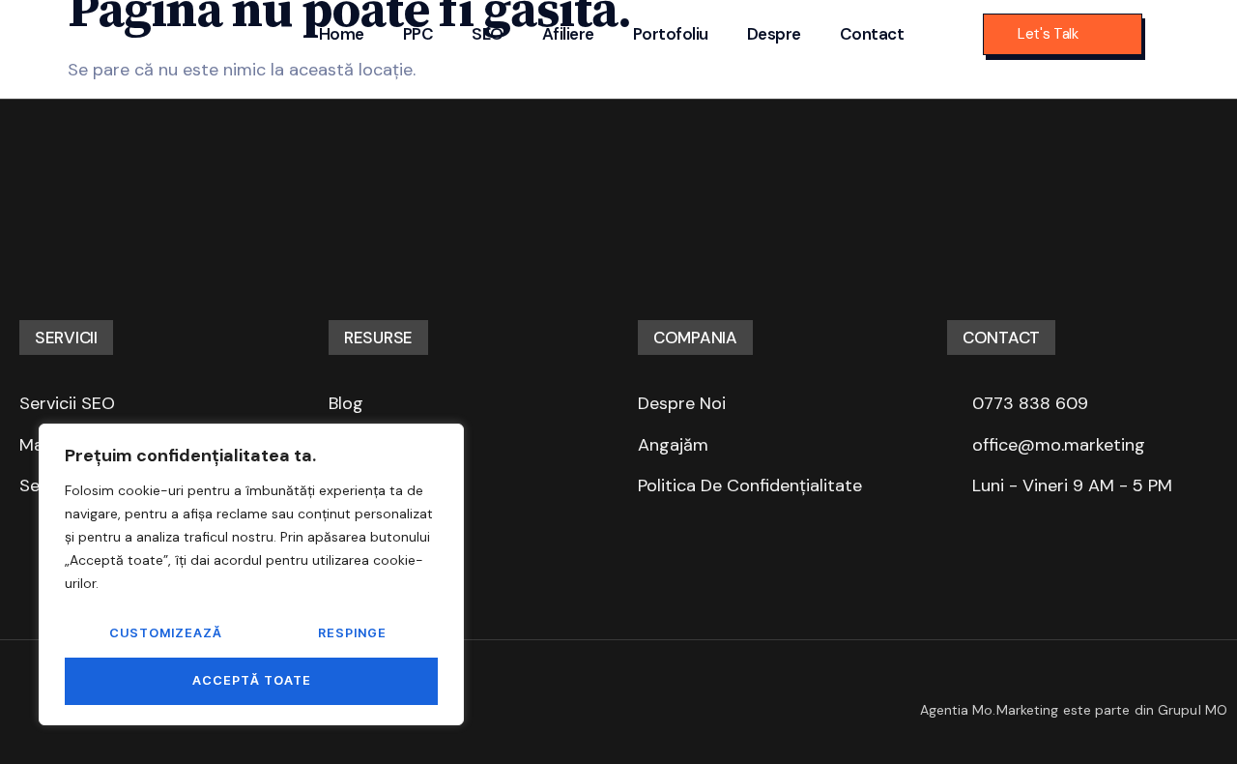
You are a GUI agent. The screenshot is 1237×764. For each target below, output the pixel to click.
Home (341, 33)
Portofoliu (670, 33)
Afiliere (568, 33)
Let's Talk (1048, 34)
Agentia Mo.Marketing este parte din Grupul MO (1074, 710)
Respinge (352, 633)
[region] (251, 574)
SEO (487, 33)
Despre (774, 33)
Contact (872, 33)
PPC (418, 33)
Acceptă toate (251, 680)
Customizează (165, 633)
